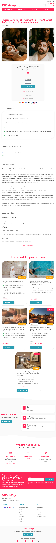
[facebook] (7, 507)
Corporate (21, 521)
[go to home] (9, 5)
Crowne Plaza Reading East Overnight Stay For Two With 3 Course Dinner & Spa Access (28, 373)
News (38, 511)
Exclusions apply (14, 486)
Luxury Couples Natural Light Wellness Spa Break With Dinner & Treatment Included (40, 282)
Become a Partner (41, 516)
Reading (36, 368)
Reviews (21, 516)
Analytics (29, 541)
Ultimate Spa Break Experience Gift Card (13, 282)
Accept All (28, 534)
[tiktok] (2, 507)
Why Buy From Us (24, 511)
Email (29, 477)
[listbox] (28, 44)
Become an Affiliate (42, 518)
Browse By (7, 9)
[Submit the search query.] (44, 5)
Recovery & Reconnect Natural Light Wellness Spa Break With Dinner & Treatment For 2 (13, 329)
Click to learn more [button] (28, 93)
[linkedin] (13, 507)
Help (20, 509)
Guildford (50, 277)
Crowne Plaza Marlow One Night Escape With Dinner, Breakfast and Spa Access (40, 329)
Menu (51, 6)
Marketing (36, 541)
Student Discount (23, 520)
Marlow (50, 324)
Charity (21, 514)
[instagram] (5, 507)
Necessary (21, 541)
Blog (38, 509)
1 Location (6, 25)
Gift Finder (50, 3)
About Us (39, 513)
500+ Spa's (22, 277)
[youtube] (10, 507)
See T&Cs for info (28, 460)
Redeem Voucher (23, 507)
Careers (39, 514)
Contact (21, 513)
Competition (40, 507)
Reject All (32, 538)
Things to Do (22, 518)
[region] (28, 44)
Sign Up (49, 480)
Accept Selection (25, 538)
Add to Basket (28, 87)
